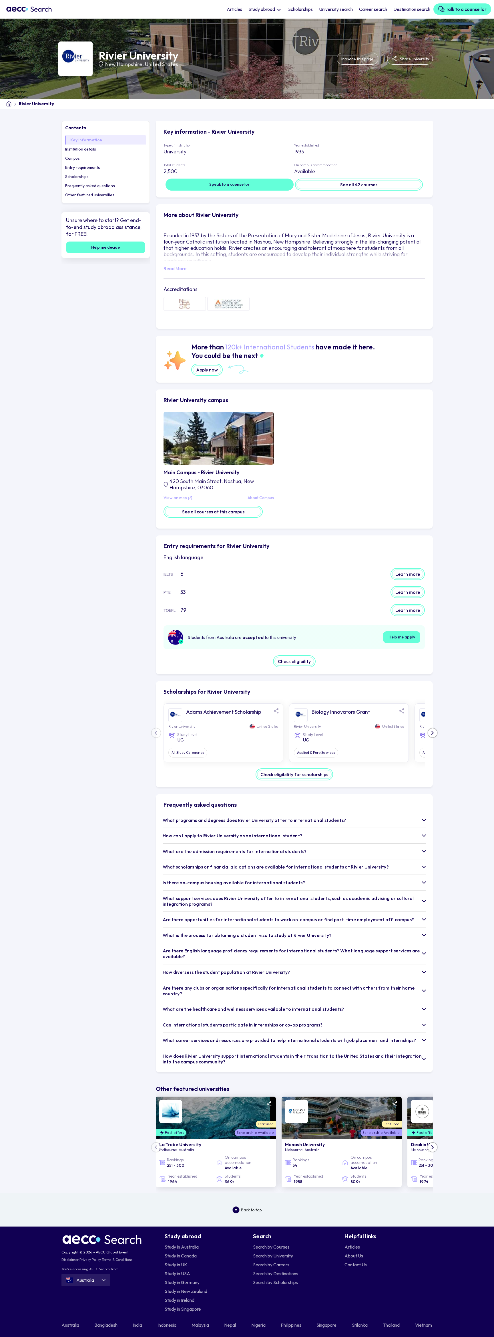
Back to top (251, 1210)
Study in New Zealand (186, 1291)
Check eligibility (294, 661)
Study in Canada (181, 1256)
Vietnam (424, 1325)
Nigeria (258, 1325)
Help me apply (402, 637)
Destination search (411, 9)
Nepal (230, 1325)
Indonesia (167, 1325)
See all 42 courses (358, 184)
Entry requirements (82, 167)
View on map (176, 498)
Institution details (80, 149)
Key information (86, 140)
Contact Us (355, 1264)
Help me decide (105, 247)
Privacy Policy (90, 1259)
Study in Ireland (179, 1300)
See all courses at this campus (213, 512)
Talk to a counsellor (466, 9)
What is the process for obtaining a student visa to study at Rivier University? (247, 935)
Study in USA (177, 1273)
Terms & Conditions (117, 1259)
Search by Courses (271, 1247)
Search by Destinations (275, 1273)
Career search (373, 9)
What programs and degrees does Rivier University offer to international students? (254, 820)
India (138, 1325)
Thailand (392, 1325)
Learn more (407, 574)
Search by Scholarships (275, 1282)
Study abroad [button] (262, 9)
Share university (414, 59)
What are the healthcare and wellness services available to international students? (253, 1009)
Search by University (273, 1256)
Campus (72, 158)
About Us (353, 1256)
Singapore (326, 1325)
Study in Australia (182, 1247)
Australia (70, 1325)
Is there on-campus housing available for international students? (234, 882)
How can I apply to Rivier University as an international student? (232, 835)
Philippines (291, 1325)
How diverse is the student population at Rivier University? (226, 972)
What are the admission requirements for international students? (235, 851)
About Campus (261, 498)
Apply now (207, 370)
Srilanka (360, 1325)
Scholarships (300, 9)
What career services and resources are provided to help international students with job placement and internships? (289, 1040)
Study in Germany (182, 1282)
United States (161, 64)
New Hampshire (123, 64)
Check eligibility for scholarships (294, 774)
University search (336, 9)
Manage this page (357, 59)
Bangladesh (106, 1325)
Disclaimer (70, 1259)
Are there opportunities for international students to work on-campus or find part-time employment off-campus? (288, 919)
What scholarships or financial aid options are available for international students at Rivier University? (276, 867)
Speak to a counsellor (229, 184)
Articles (234, 9)
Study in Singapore (183, 1309)
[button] (432, 732)
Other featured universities (89, 194)
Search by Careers (271, 1264)
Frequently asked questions (90, 185)
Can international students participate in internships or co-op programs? (243, 1025)
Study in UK (176, 1264)
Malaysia (201, 1325)
